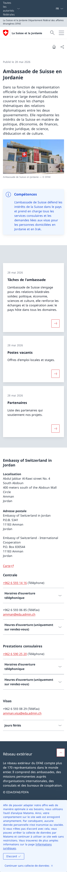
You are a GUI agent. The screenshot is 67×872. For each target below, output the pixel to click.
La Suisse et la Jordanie (27, 33)
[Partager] (62, 47)
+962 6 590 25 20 (15, 654)
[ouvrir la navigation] (61, 33)
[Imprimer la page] (54, 47)
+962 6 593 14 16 (15, 583)
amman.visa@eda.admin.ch (22, 713)
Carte (7, 566)
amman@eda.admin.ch (19, 614)
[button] (61, 752)
